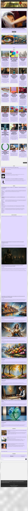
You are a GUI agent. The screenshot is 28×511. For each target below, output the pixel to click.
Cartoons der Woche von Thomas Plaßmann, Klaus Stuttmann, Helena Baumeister (14, 76)
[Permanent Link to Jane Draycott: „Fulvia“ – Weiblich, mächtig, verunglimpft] (23, 54)
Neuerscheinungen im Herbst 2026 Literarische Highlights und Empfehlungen (12, 178)
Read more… (10, 169)
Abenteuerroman (14, 456)
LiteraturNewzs (7, 57)
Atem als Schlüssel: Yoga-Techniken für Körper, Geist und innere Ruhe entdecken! (14, 28)
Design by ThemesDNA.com (14, 486)
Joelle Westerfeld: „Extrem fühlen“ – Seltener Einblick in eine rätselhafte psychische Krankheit (14, 59)
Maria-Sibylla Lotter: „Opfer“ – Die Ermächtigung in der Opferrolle (14, 115)
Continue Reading (14, 31)
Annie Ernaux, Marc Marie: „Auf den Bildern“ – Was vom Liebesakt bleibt (5, 76)
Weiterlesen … (2, 246)
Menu (2, 7)
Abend (11, 456)
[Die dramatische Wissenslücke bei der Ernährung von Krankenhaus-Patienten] (4, 448)
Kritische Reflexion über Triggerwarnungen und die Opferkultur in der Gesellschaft (22, 115)
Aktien (9, 456)
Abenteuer (23, 456)
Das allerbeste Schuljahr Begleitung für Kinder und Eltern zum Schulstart (5, 95)
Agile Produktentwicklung (19, 456)
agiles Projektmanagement (6, 456)
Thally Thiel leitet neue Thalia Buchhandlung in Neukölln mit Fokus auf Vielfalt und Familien (5, 115)
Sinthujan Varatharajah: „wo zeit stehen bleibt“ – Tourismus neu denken (5, 59)
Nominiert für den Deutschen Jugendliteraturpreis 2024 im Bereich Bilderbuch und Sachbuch (13, 197)
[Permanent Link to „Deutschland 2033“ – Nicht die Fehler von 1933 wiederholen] (23, 127)
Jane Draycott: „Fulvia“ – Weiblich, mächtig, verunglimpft (23, 59)
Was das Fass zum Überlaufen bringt (6, 173)
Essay (22, 74)
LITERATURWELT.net (14, 4)
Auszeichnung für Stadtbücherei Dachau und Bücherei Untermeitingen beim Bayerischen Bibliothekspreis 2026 (22, 96)
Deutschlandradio (3, 57)
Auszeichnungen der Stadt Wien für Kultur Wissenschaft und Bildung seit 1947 (5, 152)
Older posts (24, 162)
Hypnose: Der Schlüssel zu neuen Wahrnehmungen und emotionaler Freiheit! (8, 43)
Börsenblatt (5, 93)
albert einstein (2, 456)
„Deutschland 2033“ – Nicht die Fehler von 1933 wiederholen (22, 132)
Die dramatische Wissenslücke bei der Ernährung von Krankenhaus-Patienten (15, 443)
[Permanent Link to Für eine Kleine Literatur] (23, 147)
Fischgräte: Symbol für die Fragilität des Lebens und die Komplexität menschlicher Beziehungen (20, 43)
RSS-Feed (9, 438)
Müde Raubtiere (14, 151)
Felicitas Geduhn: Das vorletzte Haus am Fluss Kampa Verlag (14, 95)
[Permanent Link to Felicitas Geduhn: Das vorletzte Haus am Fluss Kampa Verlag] (14, 90)
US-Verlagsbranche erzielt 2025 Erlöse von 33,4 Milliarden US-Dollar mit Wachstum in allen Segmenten (13, 187)
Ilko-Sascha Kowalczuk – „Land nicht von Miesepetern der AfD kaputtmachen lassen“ (14, 132)
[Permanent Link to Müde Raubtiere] (14, 147)
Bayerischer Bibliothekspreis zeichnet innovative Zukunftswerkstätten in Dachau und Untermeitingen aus (5, 133)
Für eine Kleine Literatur (23, 151)
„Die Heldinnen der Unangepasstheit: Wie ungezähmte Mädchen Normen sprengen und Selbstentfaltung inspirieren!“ (23, 77)
